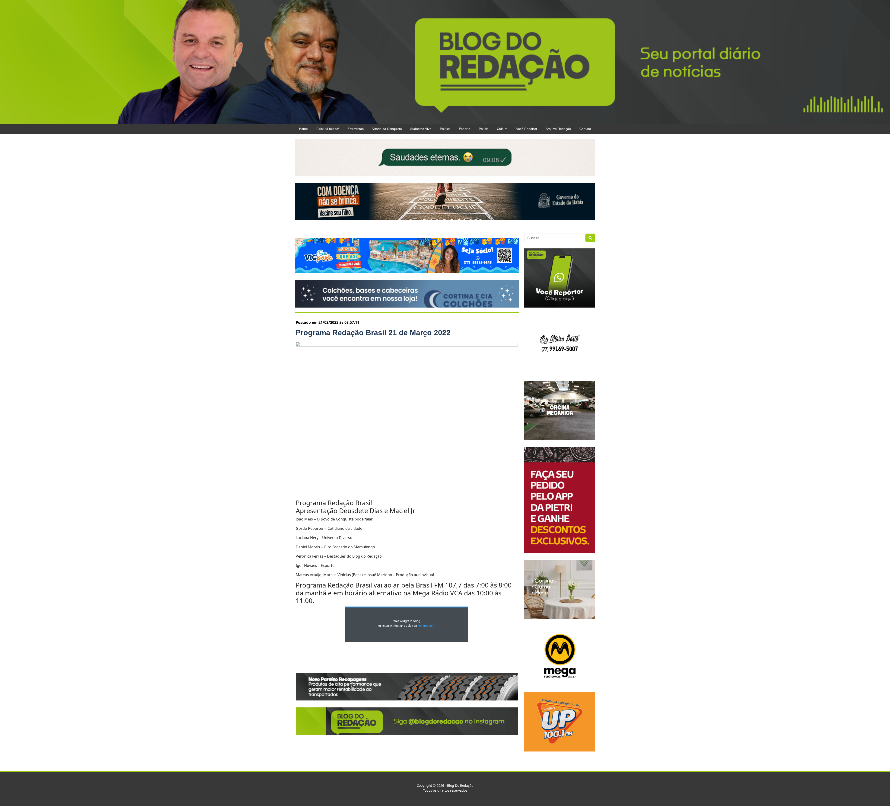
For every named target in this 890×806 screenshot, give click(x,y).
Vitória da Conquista (387, 129)
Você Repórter (526, 129)
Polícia (484, 129)
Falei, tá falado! (327, 129)
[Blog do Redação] (445, 61)
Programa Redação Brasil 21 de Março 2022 (373, 332)
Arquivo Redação (558, 129)
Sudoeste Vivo (420, 129)
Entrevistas (355, 129)
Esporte (464, 129)
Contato (585, 129)
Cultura (502, 129)
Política (445, 129)
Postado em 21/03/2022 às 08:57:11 (327, 322)
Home (303, 129)
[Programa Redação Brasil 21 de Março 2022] (407, 417)
